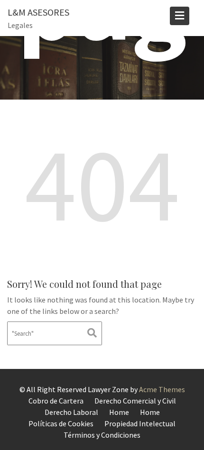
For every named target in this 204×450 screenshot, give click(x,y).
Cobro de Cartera (55, 400)
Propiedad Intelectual (140, 423)
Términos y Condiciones (102, 435)
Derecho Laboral (71, 412)
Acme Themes (162, 389)
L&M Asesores (38, 12)
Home (119, 412)
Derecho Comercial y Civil (135, 400)
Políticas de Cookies (60, 423)
